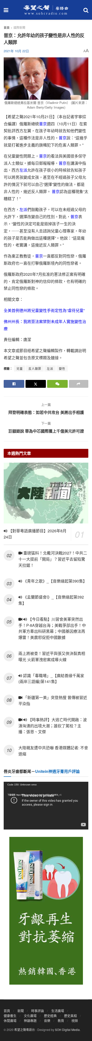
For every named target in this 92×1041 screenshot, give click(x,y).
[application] (46, 806)
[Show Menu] (6, 10)
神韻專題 (30, 1020)
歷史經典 (50, 1015)
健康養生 (10, 1015)
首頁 (7, 27)
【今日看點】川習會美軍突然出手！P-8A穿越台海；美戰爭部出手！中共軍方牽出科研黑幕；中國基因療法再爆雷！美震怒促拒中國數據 (52, 628)
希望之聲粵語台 (24, 1029)
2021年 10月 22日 (16, 51)
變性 (62, 368)
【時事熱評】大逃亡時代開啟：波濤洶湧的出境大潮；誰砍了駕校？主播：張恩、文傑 (52, 726)
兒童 (19, 368)
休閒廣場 (10, 1020)
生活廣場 (57, 1010)
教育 (61, 1020)
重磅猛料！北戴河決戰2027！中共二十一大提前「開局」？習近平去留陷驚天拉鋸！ (52, 559)
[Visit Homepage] (46, 10)
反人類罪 (34, 368)
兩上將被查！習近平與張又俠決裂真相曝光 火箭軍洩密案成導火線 (51, 656)
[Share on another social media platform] (79, 384)
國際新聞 (19, 27)
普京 (43, 124)
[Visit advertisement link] (46, 911)
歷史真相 (70, 1015)
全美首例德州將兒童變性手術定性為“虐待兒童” (44, 310)
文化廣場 (30, 1015)
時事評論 (37, 1010)
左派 (23, 170)
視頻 (74, 1020)
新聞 (20, 1010)
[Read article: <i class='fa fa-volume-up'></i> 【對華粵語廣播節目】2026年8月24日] (46, 493)
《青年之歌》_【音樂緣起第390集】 (54, 581)
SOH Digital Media (67, 1029)
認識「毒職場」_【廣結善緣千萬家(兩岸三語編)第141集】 (51, 678)
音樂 (47, 1020)
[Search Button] (85, 10)
